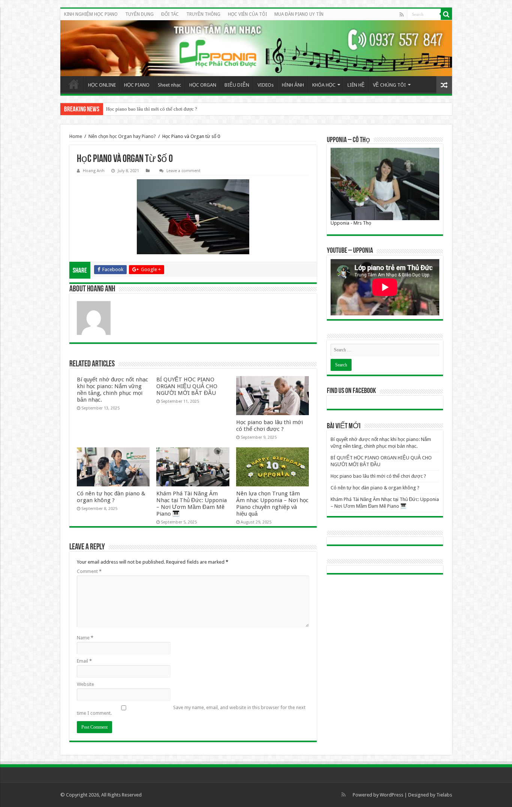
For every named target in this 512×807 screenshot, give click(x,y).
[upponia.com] (256, 48)
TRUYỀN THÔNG (203, 14)
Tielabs (444, 795)
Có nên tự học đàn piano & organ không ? (111, 497)
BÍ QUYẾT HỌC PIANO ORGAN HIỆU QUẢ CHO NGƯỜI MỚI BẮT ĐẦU (186, 386)
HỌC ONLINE (102, 85)
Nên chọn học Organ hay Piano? (122, 136)
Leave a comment (183, 170)
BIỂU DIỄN (237, 85)
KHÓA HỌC (323, 85)
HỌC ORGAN (202, 85)
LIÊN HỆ (356, 85)
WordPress (391, 795)
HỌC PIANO (137, 85)
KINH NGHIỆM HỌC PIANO (91, 14)
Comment (89, 571)
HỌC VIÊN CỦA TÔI (247, 14)
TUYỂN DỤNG (139, 14)
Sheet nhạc (169, 85)
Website (85, 684)
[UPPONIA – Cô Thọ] (385, 184)
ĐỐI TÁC (170, 14)
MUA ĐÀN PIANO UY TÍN (298, 14)
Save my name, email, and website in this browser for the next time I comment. (191, 710)
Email (84, 661)
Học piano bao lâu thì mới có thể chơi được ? (151, 109)
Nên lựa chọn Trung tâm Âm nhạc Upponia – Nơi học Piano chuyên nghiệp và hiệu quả (272, 503)
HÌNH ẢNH (293, 85)
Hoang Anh (94, 170)
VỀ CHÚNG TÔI (389, 85)
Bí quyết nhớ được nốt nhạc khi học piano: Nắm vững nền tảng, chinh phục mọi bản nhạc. (112, 389)
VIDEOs (265, 85)
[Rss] (401, 14)
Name (85, 637)
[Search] (446, 14)
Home (74, 84)
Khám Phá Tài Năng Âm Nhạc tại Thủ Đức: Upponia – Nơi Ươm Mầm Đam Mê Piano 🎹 (191, 503)
